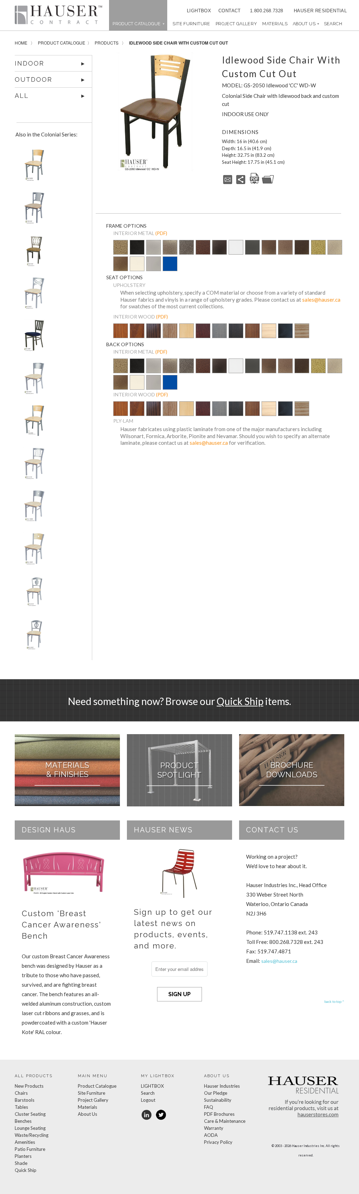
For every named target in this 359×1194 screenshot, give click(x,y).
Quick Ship (240, 701)
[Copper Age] (203, 247)
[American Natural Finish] (187, 332)
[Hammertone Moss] (318, 247)
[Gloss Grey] (154, 264)
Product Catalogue (61, 43)
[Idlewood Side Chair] (32, 381)
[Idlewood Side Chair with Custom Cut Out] (155, 111)
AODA (211, 1135)
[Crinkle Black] (219, 247)
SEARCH (333, 23)
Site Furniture (191, 23)
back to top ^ (334, 1001)
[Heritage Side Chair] (32, 338)
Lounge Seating (30, 1128)
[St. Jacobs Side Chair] (32, 636)
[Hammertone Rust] (302, 247)
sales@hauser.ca (321, 299)
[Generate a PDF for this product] (254, 183)
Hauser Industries (222, 1086)
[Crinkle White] (236, 247)
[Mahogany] (203, 336)
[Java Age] (121, 264)
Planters (23, 1156)
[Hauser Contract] (58, 14)
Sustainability (217, 1100)
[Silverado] (170, 252)
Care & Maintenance (224, 1121)
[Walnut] (154, 336)
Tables (21, 1107)
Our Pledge (215, 1093)
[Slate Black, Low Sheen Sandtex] (137, 252)
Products (106, 43)
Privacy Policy (218, 1142)
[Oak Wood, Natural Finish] (170, 336)
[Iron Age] (187, 247)
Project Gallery (236, 23)
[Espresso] (236, 336)
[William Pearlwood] (121, 336)
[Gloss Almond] (137, 264)
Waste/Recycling (31, 1135)
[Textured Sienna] (269, 247)
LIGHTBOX (199, 10)
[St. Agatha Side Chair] (32, 593)
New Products (29, 1086)
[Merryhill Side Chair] (32, 466)
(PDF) (161, 233)
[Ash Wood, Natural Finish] (302, 331)
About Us (306, 23)
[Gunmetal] (252, 247)
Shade (21, 1163)
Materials (274, 23)
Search (148, 1093)
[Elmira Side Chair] (32, 295)
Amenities (25, 1142)
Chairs (21, 1093)
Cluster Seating (30, 1114)
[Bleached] (269, 336)
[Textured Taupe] (335, 247)
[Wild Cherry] (137, 336)
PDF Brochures (219, 1114)
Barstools (24, 1100)
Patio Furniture (30, 1149)
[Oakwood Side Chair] (32, 508)
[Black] (285, 336)
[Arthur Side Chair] (32, 167)
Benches (23, 1121)
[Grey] (219, 336)
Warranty (213, 1128)
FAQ (208, 1107)
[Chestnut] (252, 336)
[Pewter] (154, 252)
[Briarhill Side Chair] (32, 210)
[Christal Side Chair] (32, 252)
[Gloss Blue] (170, 264)
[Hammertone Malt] (285, 247)
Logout (148, 1100)
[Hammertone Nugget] (121, 247)
